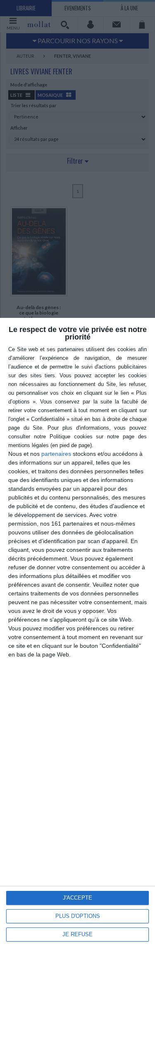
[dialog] (77, 689)
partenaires (56, 454)
